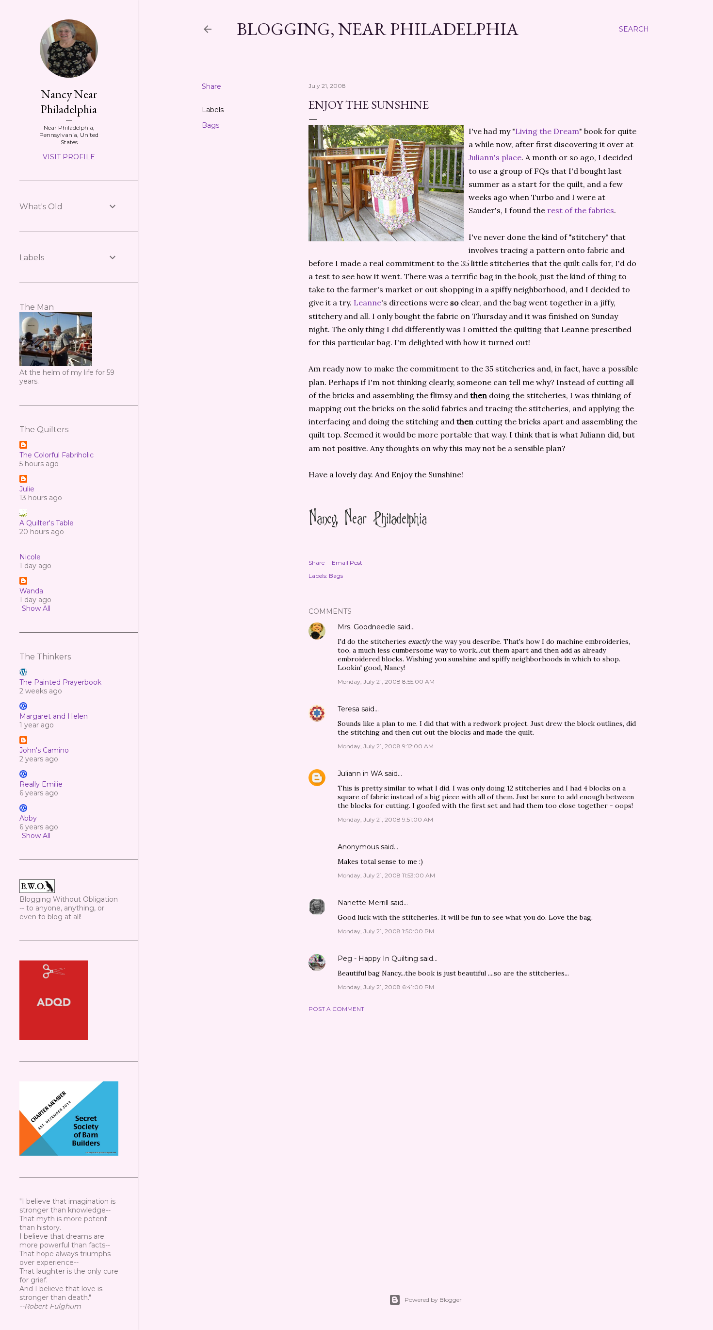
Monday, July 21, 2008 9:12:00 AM (386, 746)
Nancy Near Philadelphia (69, 101)
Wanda (31, 591)
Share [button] (211, 86)
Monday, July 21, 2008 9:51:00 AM (385, 819)
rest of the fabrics (580, 210)
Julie (26, 489)
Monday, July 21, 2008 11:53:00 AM (386, 875)
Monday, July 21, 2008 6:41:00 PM (386, 987)
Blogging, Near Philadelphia (378, 28)
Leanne (367, 302)
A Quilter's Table (46, 523)
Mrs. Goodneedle (366, 627)
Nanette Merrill (363, 902)
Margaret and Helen (53, 716)
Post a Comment (336, 1008)
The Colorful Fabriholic (56, 455)
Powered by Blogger (433, 1299)
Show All (36, 608)
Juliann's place (495, 157)
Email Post (347, 562)
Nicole (30, 557)
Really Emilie (41, 784)
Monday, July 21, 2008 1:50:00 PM (386, 931)
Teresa (348, 709)
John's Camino (44, 750)
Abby (28, 818)
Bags (210, 125)
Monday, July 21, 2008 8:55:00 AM (386, 681)
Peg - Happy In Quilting (378, 958)
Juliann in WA (360, 773)
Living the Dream (547, 131)
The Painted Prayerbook (60, 682)
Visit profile (69, 156)
